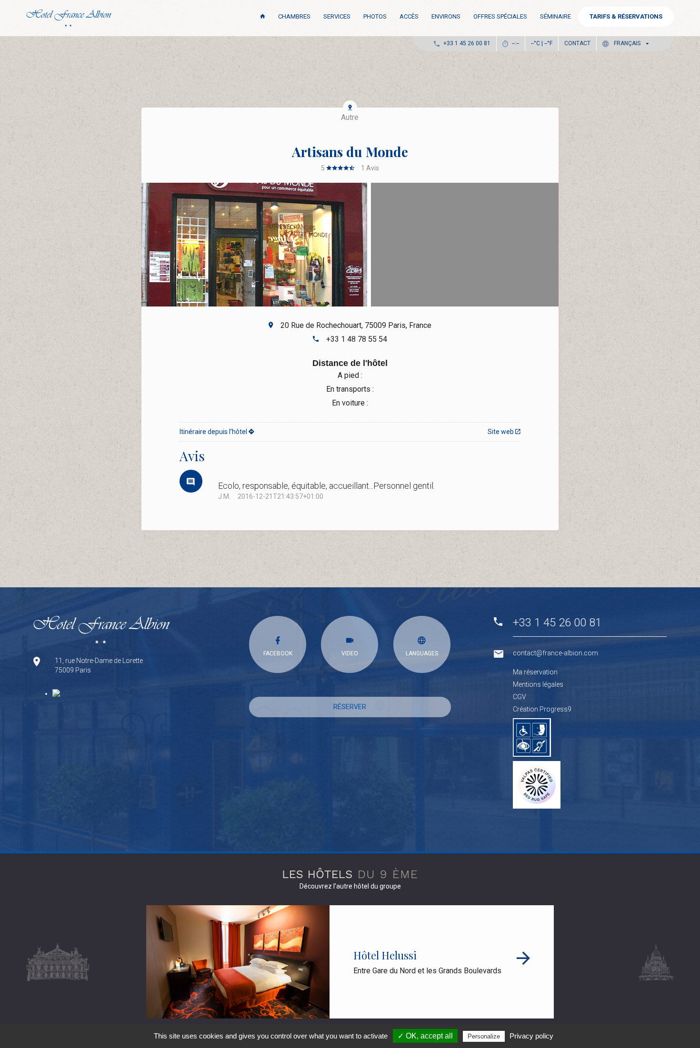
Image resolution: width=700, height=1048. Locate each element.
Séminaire (555, 16)
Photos (375, 16)
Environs (445, 16)
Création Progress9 (542, 709)
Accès (409, 16)
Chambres (294, 16)
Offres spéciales (500, 16)
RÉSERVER (349, 707)
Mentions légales (538, 684)
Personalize (484, 1036)
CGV (519, 697)
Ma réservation (535, 672)
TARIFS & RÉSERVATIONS (626, 16)
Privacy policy (531, 1036)
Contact (577, 43)
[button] (628, 43)
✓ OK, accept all (425, 1036)
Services (336, 16)
